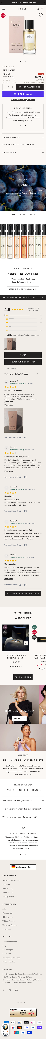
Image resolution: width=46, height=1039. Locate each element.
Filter (23, 355)
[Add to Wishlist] (41, 15)
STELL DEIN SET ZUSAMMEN (23, 289)
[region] (23, 838)
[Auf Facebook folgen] (3, 990)
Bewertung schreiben (23, 362)
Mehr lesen (8, 405)
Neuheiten (19, 718)
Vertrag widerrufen (9, 897)
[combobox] (23, 866)
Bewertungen (7, 950)
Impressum (6, 929)
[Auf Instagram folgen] (10, 990)
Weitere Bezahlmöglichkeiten (23, 100)
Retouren (6, 884)
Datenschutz (7, 913)
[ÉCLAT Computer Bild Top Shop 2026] (23, 1012)
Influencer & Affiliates (11, 958)
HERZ (22, 215)
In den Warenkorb (29, 87)
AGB (4, 909)
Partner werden (8, 962)
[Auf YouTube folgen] (16, 990)
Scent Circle (7, 954)
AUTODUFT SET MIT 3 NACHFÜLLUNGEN (16, 656)
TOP (13, 215)
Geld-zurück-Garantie (11, 880)
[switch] (5, 1034)
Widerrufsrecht (8, 921)
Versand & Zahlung (9, 925)
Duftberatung (7, 888)
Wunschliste (7, 892)
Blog (4, 946)
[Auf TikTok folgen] (23, 990)
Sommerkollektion (9, 941)
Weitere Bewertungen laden (23, 593)
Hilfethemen (7, 917)
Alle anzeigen (23, 677)
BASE (32, 215)
